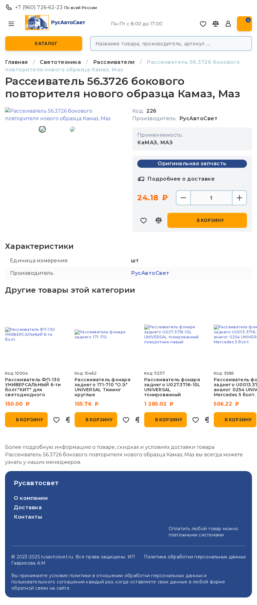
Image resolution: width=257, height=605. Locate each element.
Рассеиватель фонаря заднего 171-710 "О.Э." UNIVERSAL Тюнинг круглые (102, 387)
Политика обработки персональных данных (195, 557)
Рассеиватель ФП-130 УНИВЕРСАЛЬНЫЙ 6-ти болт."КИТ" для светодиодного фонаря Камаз (33, 389)
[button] (11, 24)
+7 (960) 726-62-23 (56, 7)
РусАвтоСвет (150, 273)
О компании (31, 498)
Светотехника (60, 62)
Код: (138, 111)
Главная (16, 62)
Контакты (28, 517)
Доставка (28, 507)
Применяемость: (160, 135)
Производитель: (154, 118)
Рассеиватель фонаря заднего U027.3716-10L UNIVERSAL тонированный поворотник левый (172, 389)
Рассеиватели (114, 62)
